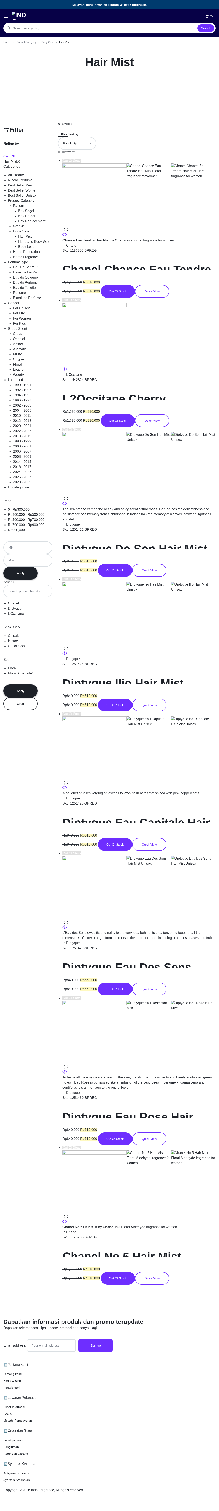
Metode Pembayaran (17, 1420)
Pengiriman (11, 1447)
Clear (20, 703)
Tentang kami (12, 1374)
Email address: (15, 1345)
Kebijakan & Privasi (16, 1473)
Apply (20, 573)
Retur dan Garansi (15, 1453)
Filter (64, 134)
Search (206, 28)
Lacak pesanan (13, 1440)
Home (6, 42)
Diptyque (73, 524)
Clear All (9, 156)
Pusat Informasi (14, 1407)
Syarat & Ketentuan (16, 1480)
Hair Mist (10, 161)
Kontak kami (11, 1387)
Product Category (26, 42)
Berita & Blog (12, 1380)
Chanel (71, 245)
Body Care (47, 42)
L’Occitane (74, 374)
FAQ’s (7, 1413)
